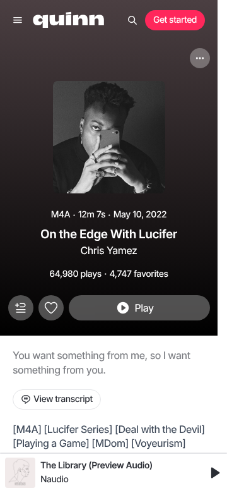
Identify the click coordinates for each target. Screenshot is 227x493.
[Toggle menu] (18, 20)
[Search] (132, 20)
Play (143, 307)
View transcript (63, 399)
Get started (175, 20)
